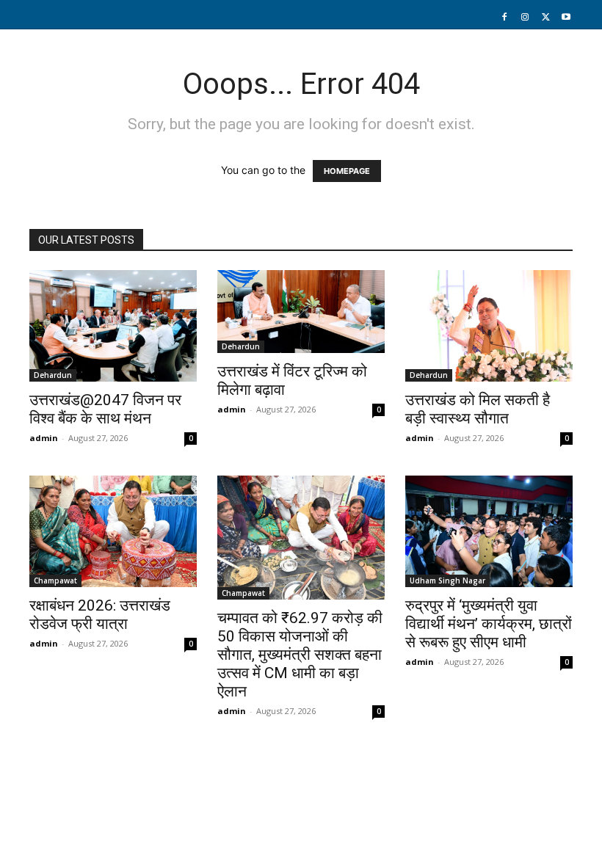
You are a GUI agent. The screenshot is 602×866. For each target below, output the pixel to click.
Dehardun (53, 375)
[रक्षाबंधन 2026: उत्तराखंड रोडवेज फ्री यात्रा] (113, 531)
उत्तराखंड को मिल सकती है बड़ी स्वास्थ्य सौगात (477, 409)
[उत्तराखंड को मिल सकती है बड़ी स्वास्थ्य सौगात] (489, 326)
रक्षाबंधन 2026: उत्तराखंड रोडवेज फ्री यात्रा (99, 615)
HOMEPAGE (347, 171)
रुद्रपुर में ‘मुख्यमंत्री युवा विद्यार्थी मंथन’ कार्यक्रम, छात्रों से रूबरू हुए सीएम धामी (488, 624)
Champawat (55, 580)
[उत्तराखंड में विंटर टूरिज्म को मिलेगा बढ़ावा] (301, 311)
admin (43, 437)
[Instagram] (525, 17)
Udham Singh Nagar (447, 580)
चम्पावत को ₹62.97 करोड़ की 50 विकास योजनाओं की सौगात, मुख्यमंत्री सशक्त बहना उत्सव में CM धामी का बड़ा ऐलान (299, 654)
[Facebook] (504, 17)
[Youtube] (566, 17)
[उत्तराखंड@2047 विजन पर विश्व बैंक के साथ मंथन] (113, 326)
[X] (545, 17)
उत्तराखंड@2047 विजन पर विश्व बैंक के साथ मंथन (105, 409)
